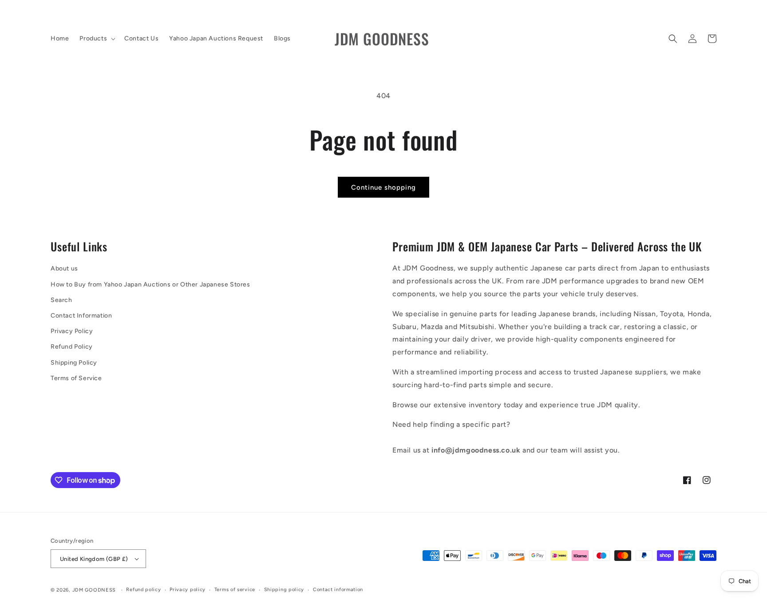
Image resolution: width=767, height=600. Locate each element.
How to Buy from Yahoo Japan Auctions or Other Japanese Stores (150, 284)
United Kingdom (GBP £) (94, 559)
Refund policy (143, 589)
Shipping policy (284, 589)
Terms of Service (76, 378)
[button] (96, 38)
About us (64, 268)
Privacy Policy (72, 331)
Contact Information (81, 315)
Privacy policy (188, 589)
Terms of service (234, 589)
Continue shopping (383, 187)
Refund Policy (72, 346)
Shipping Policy (74, 362)
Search (61, 300)
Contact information (338, 589)
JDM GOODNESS (94, 590)
